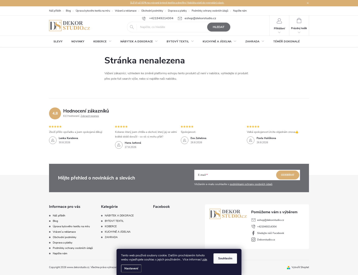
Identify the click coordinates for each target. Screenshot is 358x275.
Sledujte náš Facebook (270, 233)
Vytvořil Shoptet (300, 267)
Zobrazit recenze (90, 116)
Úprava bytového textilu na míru (93, 10)
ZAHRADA (111, 237)
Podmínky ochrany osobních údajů (210, 10)
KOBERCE (111, 226)
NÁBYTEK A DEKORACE (119, 215)
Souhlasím (225, 258)
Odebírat (287, 175)
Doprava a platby (177, 10)
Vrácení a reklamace (125, 10)
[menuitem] (58, 41)
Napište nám (240, 10)
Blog (68, 10)
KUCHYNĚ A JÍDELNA (118, 231)
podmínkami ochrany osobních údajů (251, 184)
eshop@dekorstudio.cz (270, 220)
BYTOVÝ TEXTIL (114, 221)
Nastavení (131, 268)
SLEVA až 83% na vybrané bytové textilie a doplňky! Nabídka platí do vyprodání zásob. (177, 2)
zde (204, 259)
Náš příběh (55, 10)
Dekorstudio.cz (266, 239)
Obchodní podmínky (152, 10)
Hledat (218, 27)
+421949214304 (267, 226)
